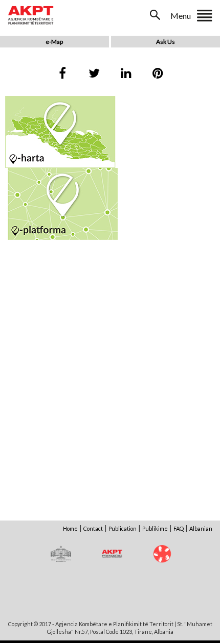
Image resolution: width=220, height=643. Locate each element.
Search (156, 15)
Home (70, 528)
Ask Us (165, 41)
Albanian (200, 528)
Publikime (155, 528)
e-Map (54, 41)
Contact (93, 528)
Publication (122, 528)
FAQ (178, 528)
